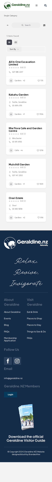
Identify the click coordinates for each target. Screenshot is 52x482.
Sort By (13, 49)
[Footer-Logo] (26, 238)
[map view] (15, 42)
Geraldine (22, 102)
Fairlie (14, 102)
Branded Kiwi (34, 454)
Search (28, 25)
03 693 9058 (17, 209)
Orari (14, 205)
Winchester (17, 138)
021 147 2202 (17, 175)
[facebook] (8, 361)
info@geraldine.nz (13, 378)
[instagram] (17, 361)
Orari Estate (16, 197)
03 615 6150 (17, 142)
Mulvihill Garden (19, 164)
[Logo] (17, 3)
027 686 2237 (17, 72)
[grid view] (9, 42)
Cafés (17, 150)
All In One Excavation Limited (22, 63)
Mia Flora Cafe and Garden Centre (25, 129)
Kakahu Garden (19, 94)
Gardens (18, 80)
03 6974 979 (17, 105)
